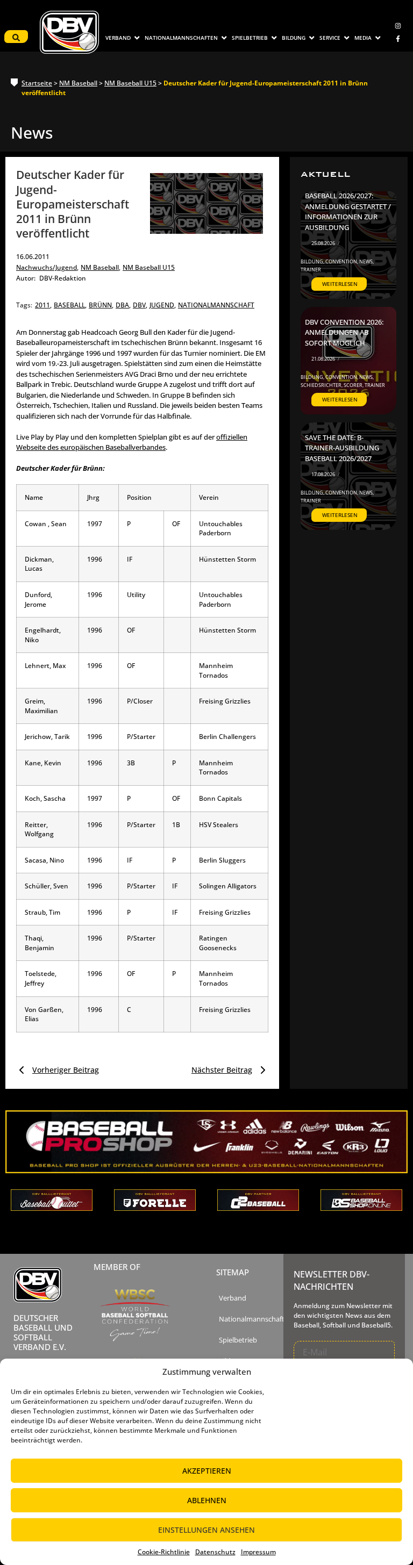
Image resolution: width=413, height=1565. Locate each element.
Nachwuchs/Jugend (47, 267)
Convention (341, 261)
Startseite (37, 83)
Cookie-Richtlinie (164, 1551)
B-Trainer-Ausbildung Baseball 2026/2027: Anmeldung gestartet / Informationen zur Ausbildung (348, 206)
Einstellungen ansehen (206, 1530)
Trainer (311, 269)
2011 (43, 305)
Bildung (312, 261)
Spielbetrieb (238, 1340)
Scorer (354, 385)
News (366, 261)
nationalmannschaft (216, 305)
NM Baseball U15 (130, 83)
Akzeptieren (206, 1471)
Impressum (258, 1551)
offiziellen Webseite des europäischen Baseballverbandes (131, 442)
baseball (70, 305)
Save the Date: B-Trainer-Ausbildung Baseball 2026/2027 (342, 448)
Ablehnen (206, 1500)
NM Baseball (78, 83)
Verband (232, 1298)
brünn (101, 305)
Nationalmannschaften (256, 1319)
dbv (140, 305)
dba (123, 305)
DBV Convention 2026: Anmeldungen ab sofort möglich (344, 332)
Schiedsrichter (322, 385)
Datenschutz (215, 1551)
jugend (162, 305)
